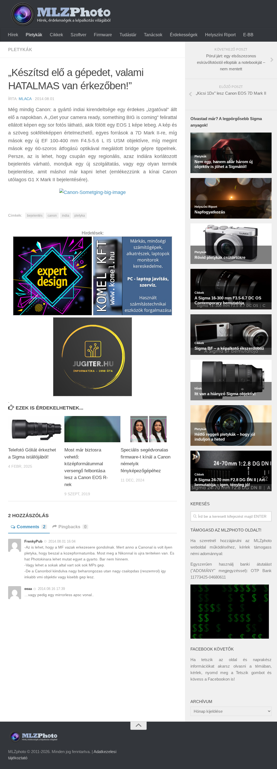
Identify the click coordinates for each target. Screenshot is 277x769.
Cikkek (56, 34)
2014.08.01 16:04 (61, 541)
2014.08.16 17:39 (51, 589)
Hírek (13, 34)
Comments (31, 526)
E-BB (248, 34)
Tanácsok (153, 34)
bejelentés (34, 215)
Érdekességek (183, 34)
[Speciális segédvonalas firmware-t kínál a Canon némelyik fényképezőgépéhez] (149, 429)
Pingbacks (72, 526)
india (65, 215)
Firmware (103, 34)
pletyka (79, 215)
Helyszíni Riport (220, 34)
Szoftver (78, 34)
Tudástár (128, 34)
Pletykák (34, 34)
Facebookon (219, 679)
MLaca (25, 99)
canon (52, 215)
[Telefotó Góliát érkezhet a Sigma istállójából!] (36, 429)
